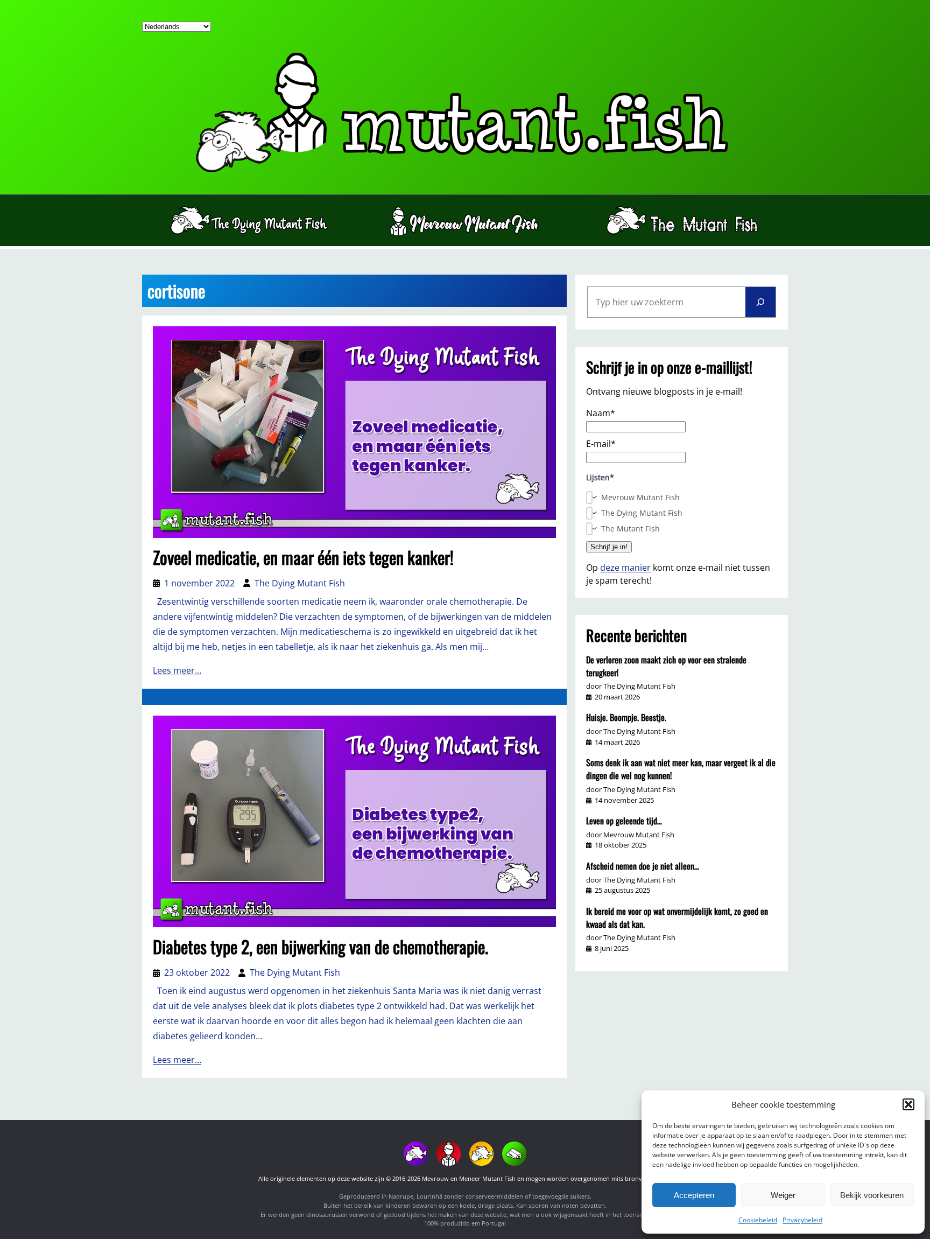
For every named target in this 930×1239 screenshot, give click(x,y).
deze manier (625, 567)
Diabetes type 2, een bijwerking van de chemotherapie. (320, 946)
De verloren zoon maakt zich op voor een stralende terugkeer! (666, 666)
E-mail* (601, 444)
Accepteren (694, 1195)
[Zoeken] (760, 302)
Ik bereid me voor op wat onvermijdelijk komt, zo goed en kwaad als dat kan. (677, 917)
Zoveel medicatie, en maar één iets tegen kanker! (303, 557)
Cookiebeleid (757, 1219)
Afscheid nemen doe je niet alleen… (642, 865)
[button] (908, 1104)
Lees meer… (177, 670)
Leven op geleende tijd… (624, 820)
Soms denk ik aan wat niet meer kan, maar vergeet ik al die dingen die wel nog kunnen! (681, 769)
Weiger (783, 1195)
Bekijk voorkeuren (872, 1195)
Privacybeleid (802, 1219)
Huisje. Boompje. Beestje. (626, 717)
